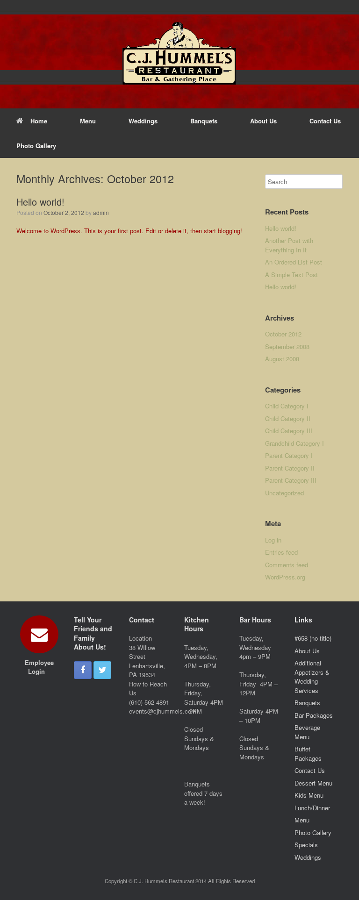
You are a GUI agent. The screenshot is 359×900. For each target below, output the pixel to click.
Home (38, 120)
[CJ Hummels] (179, 54)
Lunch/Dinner (312, 807)
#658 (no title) (312, 638)
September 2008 (287, 346)
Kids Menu (308, 795)
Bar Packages (313, 715)
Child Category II (287, 418)
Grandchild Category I (294, 443)
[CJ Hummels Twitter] (102, 670)
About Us (263, 120)
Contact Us (325, 120)
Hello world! (40, 201)
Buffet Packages (308, 753)
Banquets (203, 120)
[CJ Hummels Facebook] (83, 670)
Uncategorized (284, 492)
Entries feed (281, 552)
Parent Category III (290, 480)
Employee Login (39, 667)
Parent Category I (289, 455)
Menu (88, 120)
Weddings (143, 120)
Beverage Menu (307, 732)
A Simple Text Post (291, 274)
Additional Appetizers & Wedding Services (312, 676)
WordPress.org (285, 576)
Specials (306, 844)
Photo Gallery (36, 145)
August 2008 (282, 358)
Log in (273, 540)
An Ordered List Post (293, 261)
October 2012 (283, 333)
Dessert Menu (313, 783)
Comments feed (286, 564)
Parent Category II (290, 468)
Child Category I (287, 405)
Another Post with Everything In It (289, 245)
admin (101, 212)
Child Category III (288, 430)
